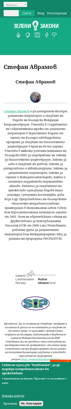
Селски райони (54, 34)
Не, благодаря (31, 403)
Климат (27, 34)
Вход (40, 13)
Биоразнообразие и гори (18, 34)
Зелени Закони (36, 26)
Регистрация (57, 13)
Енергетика (46, 34)
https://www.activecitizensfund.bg (40, 359)
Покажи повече (13, 396)
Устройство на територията (37, 34)
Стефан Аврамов (16, 111)
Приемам (10, 404)
